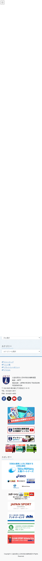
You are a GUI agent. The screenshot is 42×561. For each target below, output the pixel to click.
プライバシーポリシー (12, 367)
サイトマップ (9, 362)
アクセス (7, 370)
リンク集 (7, 364)
